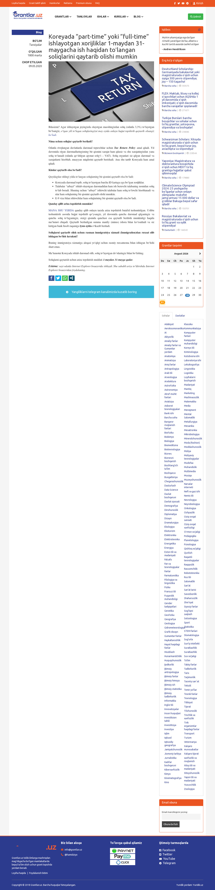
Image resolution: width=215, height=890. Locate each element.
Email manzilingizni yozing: (175, 812)
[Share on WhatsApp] (65, 278)
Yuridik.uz (198, 885)
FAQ (97, 3)
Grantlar (62, 16)
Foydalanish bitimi (38, 873)
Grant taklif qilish (37, 3)
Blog (137, 16)
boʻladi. (53, 134)
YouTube (169, 858)
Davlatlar (180, 315)
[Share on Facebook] (51, 278)
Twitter (167, 854)
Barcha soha (170, 86)
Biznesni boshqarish (174, 153)
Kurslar (120, 16)
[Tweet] (58, 278)
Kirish (199, 3)
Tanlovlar (84, 16)
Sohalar (166, 315)
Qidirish (196, 16)
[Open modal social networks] (72, 278)
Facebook (168, 850)
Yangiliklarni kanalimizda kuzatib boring (104, 291)
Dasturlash (169, 230)
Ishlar (102, 16)
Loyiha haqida (18, 3)
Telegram (169, 863)
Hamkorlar (55, 3)
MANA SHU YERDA (61, 210)
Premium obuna (84, 3)
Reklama (68, 3)
